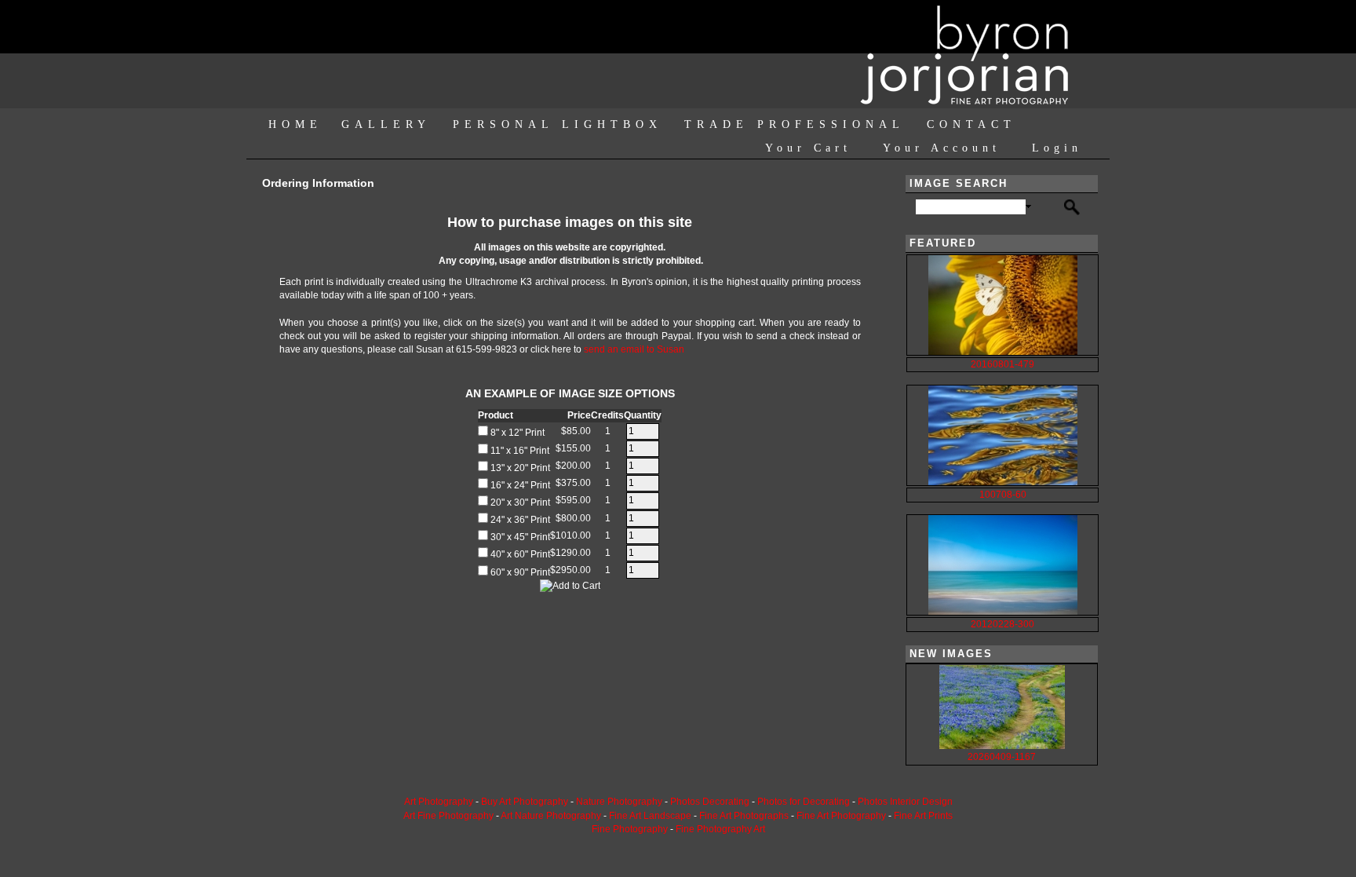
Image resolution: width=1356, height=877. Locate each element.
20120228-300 (1002, 624)
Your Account (942, 148)
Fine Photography (630, 829)
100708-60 (1002, 494)
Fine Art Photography (841, 815)
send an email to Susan (634, 349)
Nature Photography (619, 801)
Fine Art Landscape (650, 815)
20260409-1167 (1002, 756)
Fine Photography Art (720, 829)
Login (1057, 148)
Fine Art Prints (923, 815)
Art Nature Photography (551, 815)
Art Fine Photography (448, 815)
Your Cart (808, 148)
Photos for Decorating (803, 801)
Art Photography (438, 801)
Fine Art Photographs (744, 815)
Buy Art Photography (524, 801)
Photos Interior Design (905, 801)
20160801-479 (1002, 364)
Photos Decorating (709, 801)
